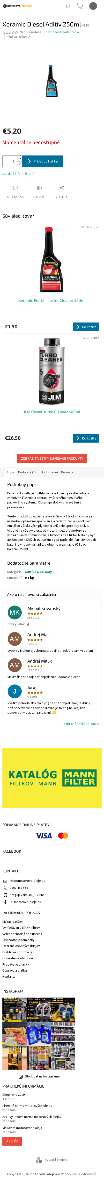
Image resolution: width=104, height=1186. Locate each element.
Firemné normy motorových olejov (27, 1106)
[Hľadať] (68, 6)
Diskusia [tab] (67, 472)
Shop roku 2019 (13, 1095)
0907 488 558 (19, 887)
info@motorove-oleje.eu (27, 880)
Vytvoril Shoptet (56, 1160)
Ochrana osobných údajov (21, 946)
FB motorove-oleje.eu (25, 902)
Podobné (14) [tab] (27, 472)
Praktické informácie (17, 952)
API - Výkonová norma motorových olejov (31, 1117)
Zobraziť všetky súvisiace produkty (52, 458)
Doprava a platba (14, 970)
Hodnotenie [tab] (49, 472)
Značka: (18, 37)
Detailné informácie (16, 173)
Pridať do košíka (46, 161)
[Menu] (93, 6)
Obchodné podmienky (18, 940)
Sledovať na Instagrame (42, 1076)
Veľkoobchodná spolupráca (22, 934)
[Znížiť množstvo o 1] (19, 164)
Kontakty (8, 976)
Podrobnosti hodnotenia (61, 32)
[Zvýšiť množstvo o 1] (19, 158)
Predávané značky (15, 964)
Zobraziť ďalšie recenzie (81, 724)
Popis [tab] (11, 472)
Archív (12, 1141)
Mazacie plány (12, 921)
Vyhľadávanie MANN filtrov (21, 927)
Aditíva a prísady (38, 572)
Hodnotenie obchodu (17, 958)
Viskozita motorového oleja (22, 1128)
